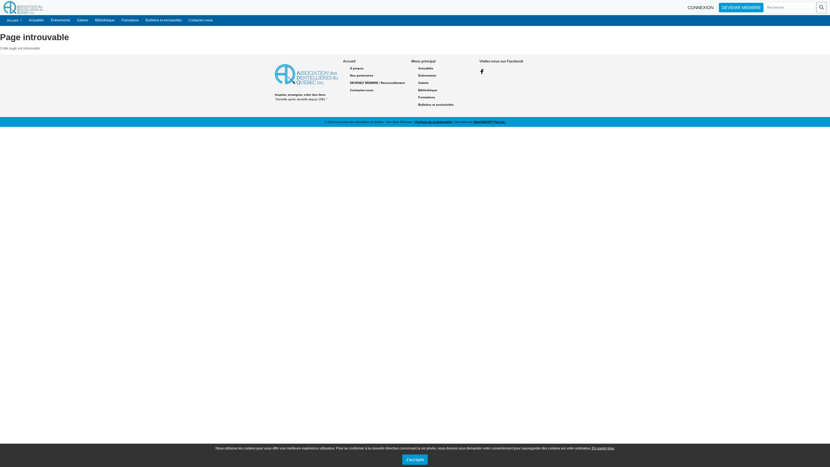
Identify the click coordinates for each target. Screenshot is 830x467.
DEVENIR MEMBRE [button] (741, 7)
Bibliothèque (105, 20)
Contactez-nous (200, 20)
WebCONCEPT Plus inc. (490, 122)
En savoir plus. (603, 448)
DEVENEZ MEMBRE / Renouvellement (377, 83)
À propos (357, 68)
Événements (60, 20)
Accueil (13, 20)
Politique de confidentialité (433, 122)
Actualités (36, 20)
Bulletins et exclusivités (164, 20)
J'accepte (415, 459)
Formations (130, 20)
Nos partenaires (361, 75)
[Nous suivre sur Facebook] (482, 71)
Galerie (82, 20)
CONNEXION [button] (700, 7)
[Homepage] (23, 7)
